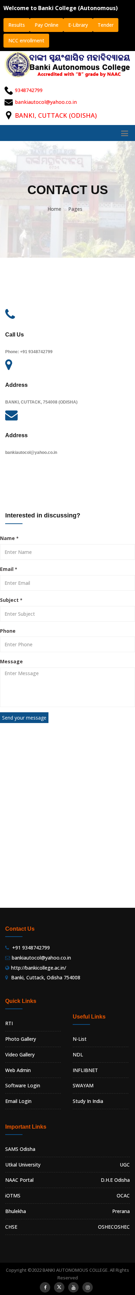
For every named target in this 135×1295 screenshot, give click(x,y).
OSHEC (122, 1226)
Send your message (24, 717)
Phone (8, 631)
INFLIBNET (85, 1070)
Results (16, 25)
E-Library (78, 25)
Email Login (18, 1101)
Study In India (88, 1101)
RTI (9, 1023)
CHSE (11, 1226)
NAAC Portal (19, 1180)
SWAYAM (83, 1085)
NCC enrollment (26, 40)
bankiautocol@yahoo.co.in (46, 102)
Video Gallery (20, 1054)
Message (11, 661)
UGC (125, 1164)
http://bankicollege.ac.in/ (38, 967)
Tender (106, 25)
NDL (78, 1054)
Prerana (121, 1211)
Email (8, 569)
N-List (80, 1039)
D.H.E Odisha (115, 1180)
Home (54, 209)
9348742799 (29, 90)
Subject (11, 600)
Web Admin (18, 1070)
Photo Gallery (20, 1039)
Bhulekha (15, 1211)
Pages (75, 209)
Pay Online (46, 25)
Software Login (22, 1085)
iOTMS (12, 1195)
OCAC (123, 1195)
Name (9, 538)
